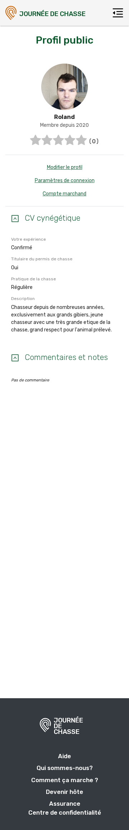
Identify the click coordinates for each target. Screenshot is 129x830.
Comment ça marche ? (64, 780)
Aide (64, 756)
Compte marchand (64, 194)
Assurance (64, 803)
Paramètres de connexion (65, 181)
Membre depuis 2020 (64, 125)
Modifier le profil (64, 167)
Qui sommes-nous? (65, 767)
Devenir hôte (64, 791)
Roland (64, 117)
